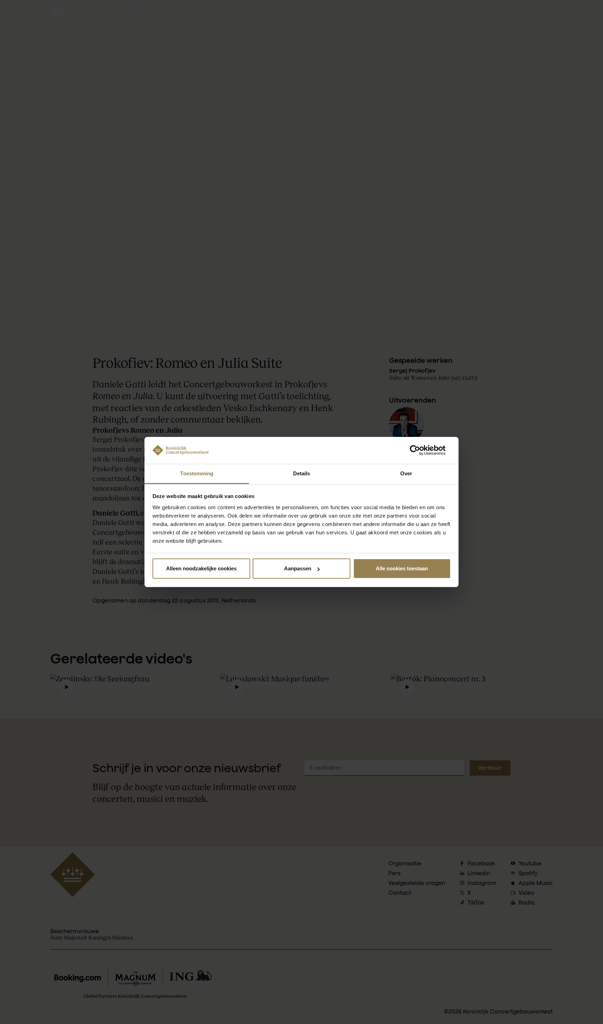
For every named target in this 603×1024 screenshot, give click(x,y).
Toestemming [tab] (196, 473)
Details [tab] (301, 473)
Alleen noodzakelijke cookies (201, 568)
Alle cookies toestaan (402, 568)
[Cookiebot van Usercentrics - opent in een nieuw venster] (420, 450)
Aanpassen (297, 568)
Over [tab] (406, 473)
